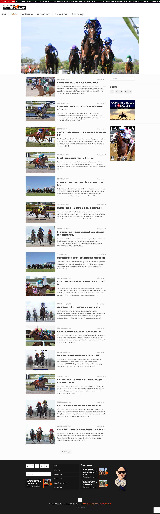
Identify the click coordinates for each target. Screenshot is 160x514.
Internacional (58, 487)
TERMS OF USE (88, 504)
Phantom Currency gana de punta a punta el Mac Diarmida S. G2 (79, 331)
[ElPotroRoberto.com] (14, 7)
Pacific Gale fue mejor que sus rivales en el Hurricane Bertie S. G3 (79, 208)
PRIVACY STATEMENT (103, 504)
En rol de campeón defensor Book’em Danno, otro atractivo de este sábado (98, 1)
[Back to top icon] (80, 500)
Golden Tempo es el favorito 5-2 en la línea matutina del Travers (50, 1)
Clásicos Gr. (58, 479)
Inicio (56, 466)
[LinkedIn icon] (82, 507)
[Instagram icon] (84, 507)
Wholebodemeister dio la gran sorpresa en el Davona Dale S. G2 (79, 307)
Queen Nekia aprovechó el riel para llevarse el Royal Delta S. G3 (79, 405)
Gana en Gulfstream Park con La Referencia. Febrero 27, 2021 (78, 355)
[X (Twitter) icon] (78, 507)
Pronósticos (58, 475)
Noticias (57, 470)
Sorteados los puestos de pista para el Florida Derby (75, 158)
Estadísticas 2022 (60, 483)
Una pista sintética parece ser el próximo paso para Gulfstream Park (81, 258)
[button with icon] (112, 92)
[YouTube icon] (80, 507)
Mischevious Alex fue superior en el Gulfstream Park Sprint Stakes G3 (81, 429)
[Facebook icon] (76, 507)
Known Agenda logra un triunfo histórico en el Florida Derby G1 (78, 82)
